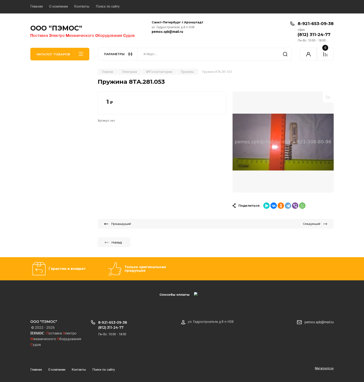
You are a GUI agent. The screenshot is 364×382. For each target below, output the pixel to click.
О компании (58, 6)
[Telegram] (288, 205)
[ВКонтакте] (273, 205)
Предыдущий (121, 223)
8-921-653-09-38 (316, 23)
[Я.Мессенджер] (266, 205)
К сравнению (328, 97)
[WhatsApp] (302, 205)
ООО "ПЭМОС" (56, 28)
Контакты (82, 6)
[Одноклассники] (281, 205)
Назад (116, 242)
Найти (285, 54)
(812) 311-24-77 (314, 34)
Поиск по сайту (108, 6)
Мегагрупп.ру (324, 368)
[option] (283, 142)
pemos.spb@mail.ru (167, 32)
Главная (36, 6)
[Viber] (295, 205)
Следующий (311, 223)
